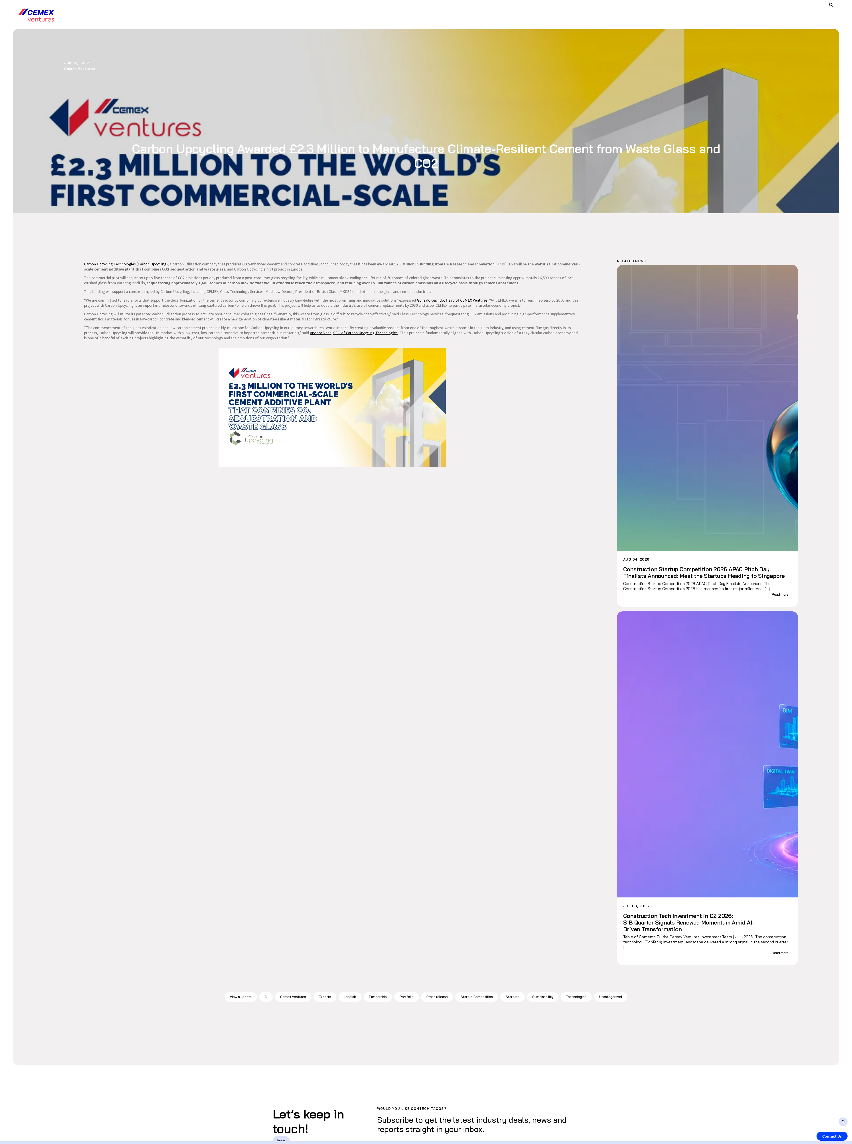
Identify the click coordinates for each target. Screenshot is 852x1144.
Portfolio (407, 997)
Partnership (378, 997)
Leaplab (350, 997)
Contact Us (832, 1136)
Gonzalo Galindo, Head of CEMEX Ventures (452, 300)
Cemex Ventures (293, 997)
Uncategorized (610, 997)
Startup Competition (477, 997)
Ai (265, 997)
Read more (780, 594)
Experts (325, 997)
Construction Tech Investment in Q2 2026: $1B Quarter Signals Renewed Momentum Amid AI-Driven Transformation (688, 923)
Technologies (576, 997)
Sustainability (542, 997)
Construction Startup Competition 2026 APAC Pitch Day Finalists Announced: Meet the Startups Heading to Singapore (704, 572)
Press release (437, 997)
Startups (512, 997)
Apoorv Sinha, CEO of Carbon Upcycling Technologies (354, 332)
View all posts (241, 997)
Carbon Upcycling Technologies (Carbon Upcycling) (126, 264)
